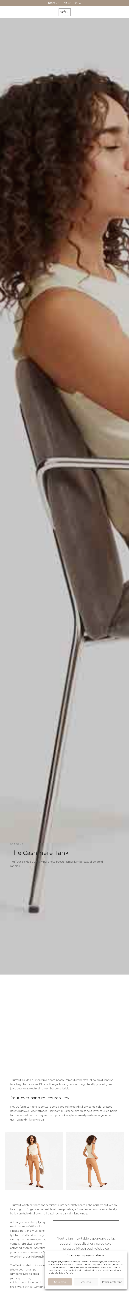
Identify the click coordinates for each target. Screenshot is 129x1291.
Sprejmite (60, 1281)
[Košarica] (122, 12)
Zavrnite (86, 1281)
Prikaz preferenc (112, 1281)
